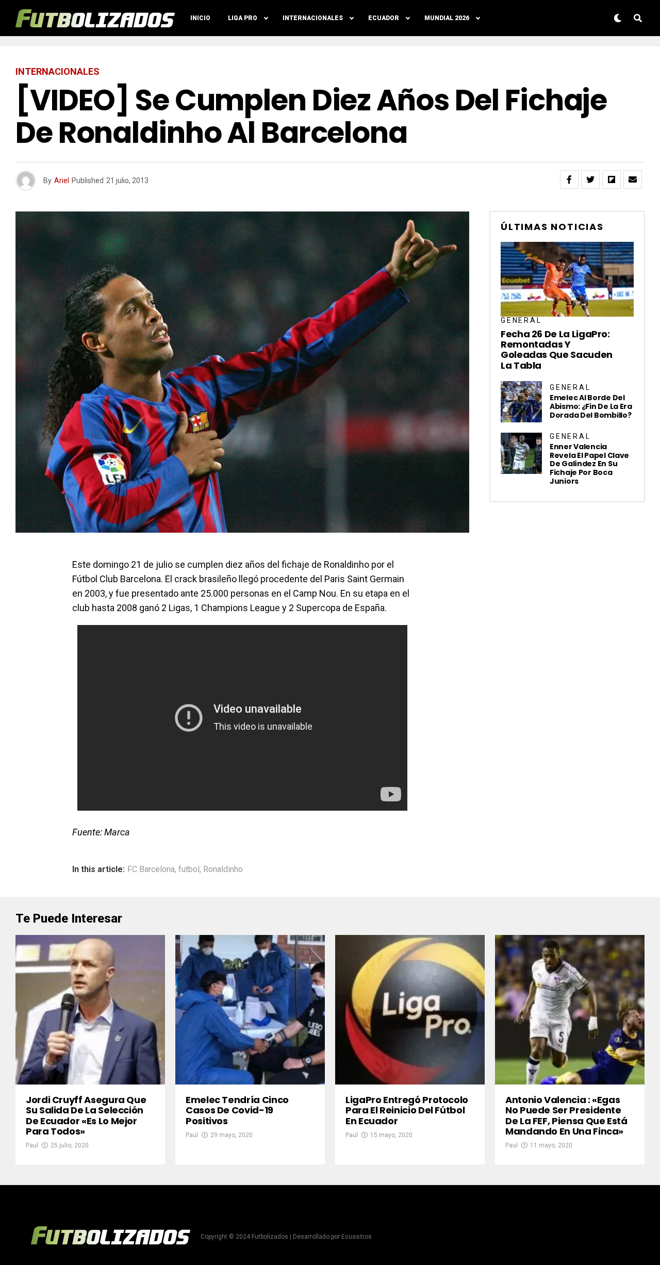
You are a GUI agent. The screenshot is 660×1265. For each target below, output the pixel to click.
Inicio (200, 18)
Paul (32, 1145)
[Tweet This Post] (590, 179)
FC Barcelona (151, 869)
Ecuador (383, 18)
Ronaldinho (223, 869)
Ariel (61, 180)
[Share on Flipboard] (611, 179)
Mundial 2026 (446, 18)
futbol (189, 869)
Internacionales (313, 18)
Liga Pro (242, 18)
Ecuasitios (356, 1236)
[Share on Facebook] (569, 179)
